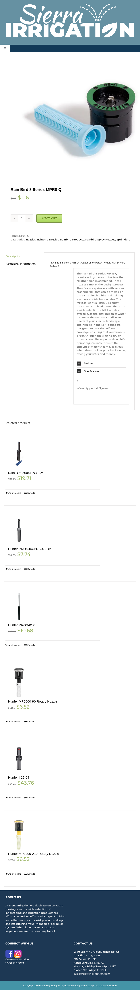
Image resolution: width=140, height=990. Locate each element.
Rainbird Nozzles (48, 239)
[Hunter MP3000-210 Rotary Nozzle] (19, 835)
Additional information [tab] (21, 263)
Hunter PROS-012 (21, 625)
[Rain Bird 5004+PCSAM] (19, 454)
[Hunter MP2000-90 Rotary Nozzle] (19, 682)
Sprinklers (123, 239)
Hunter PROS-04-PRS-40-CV (29, 549)
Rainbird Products (72, 239)
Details (31, 493)
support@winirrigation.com (92, 973)
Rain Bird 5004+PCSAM (25, 473)
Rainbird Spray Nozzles (100, 239)
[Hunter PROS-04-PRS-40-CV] (19, 530)
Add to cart (49, 218)
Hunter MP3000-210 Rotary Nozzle (33, 854)
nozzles (31, 239)
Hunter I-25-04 (18, 777)
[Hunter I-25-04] (19, 759)
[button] (101, 363)
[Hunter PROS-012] (19, 606)
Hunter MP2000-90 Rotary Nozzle (32, 701)
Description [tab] (13, 256)
